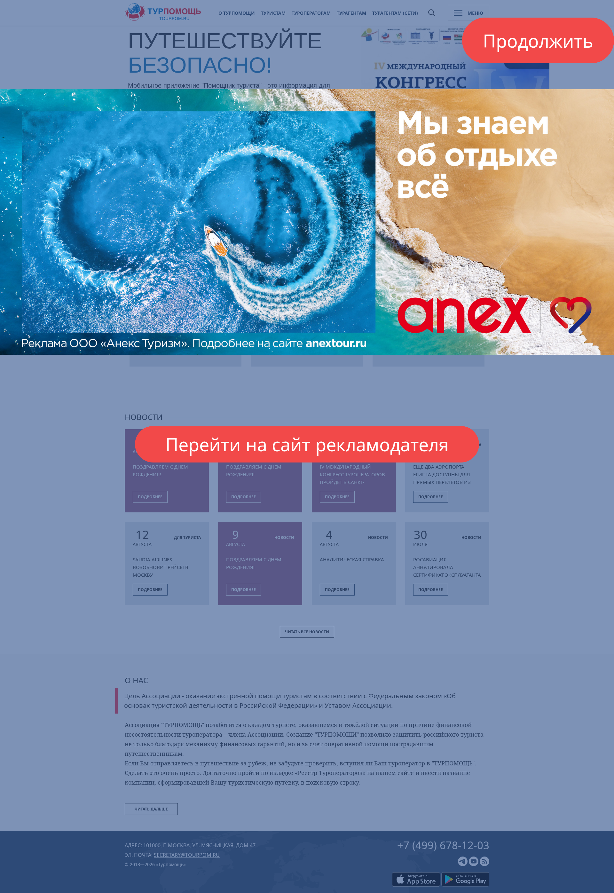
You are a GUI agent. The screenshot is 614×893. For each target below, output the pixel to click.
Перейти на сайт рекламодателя (307, 444)
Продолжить (538, 40)
